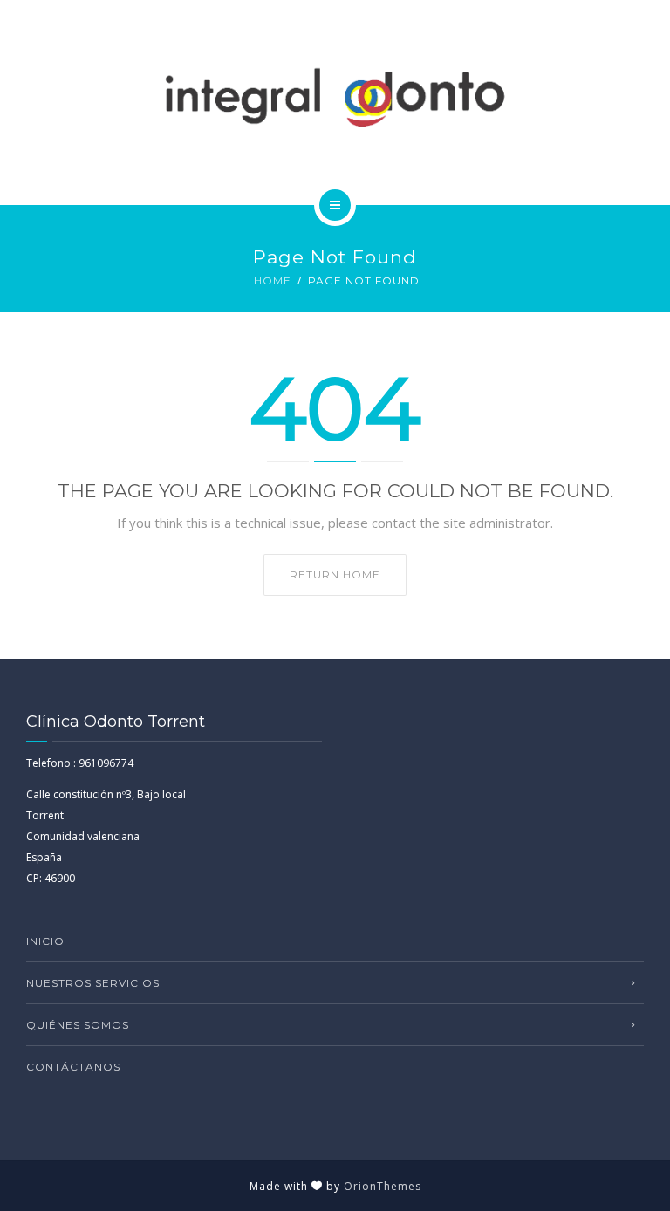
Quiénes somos (77, 1024)
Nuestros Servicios (93, 982)
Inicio (45, 941)
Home (272, 280)
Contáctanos (73, 1066)
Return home (335, 574)
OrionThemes (382, 1186)
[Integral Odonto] (335, 99)
